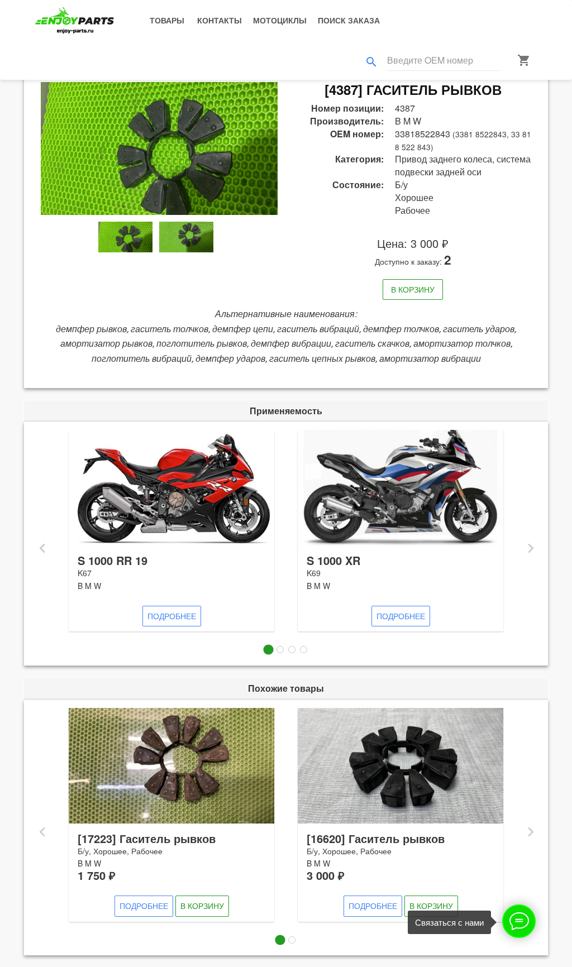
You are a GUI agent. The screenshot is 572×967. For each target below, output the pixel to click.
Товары (167, 20)
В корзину (413, 289)
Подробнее (171, 615)
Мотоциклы (280, 20)
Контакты (219, 20)
